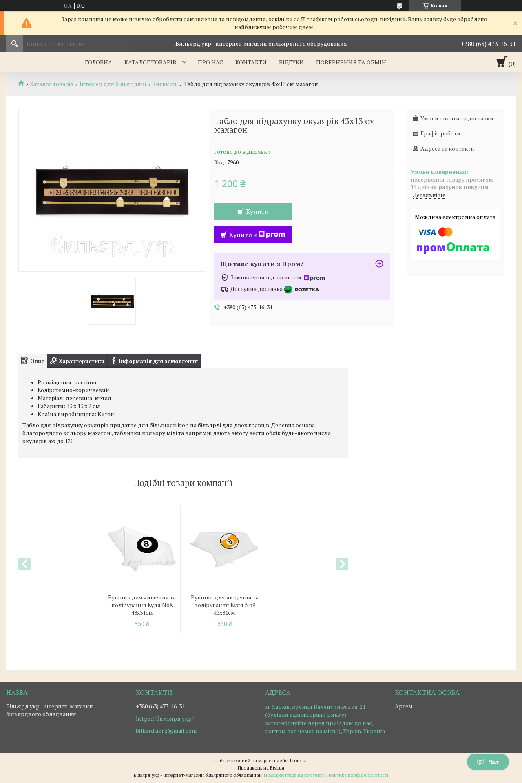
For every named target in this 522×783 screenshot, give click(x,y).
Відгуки (291, 62)
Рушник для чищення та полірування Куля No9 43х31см (225, 605)
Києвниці (165, 84)
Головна (98, 62)
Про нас (210, 62)
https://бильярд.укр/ (165, 718)
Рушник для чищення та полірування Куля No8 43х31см (142, 605)
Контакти (251, 62)
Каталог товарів (150, 62)
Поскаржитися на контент (293, 775)
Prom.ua (299, 760)
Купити (257, 211)
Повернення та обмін (351, 62)
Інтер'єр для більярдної (113, 84)
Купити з (243, 234)
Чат (494, 761)
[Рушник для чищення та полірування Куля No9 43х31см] (224, 549)
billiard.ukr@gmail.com (166, 730)
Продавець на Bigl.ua (261, 768)
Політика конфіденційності (357, 775)
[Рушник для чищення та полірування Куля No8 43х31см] (142, 549)
